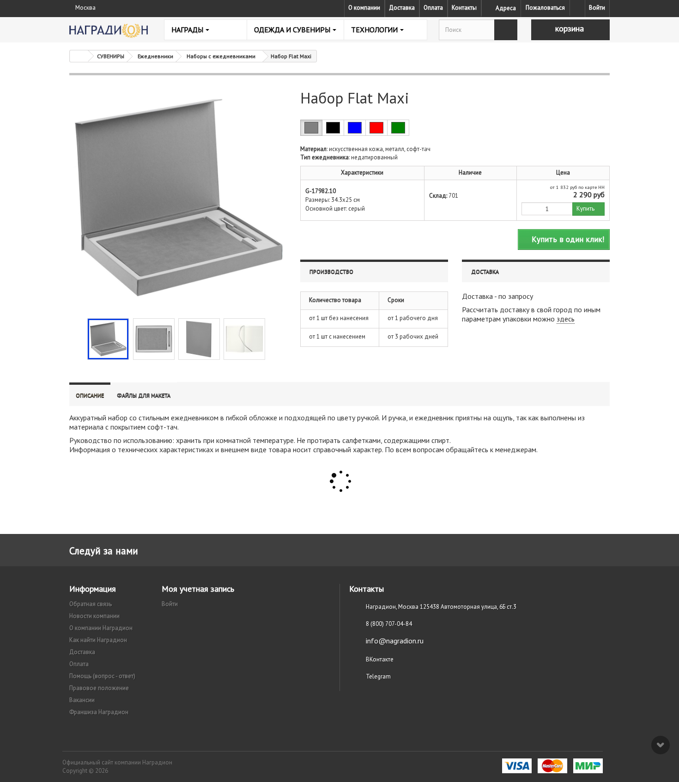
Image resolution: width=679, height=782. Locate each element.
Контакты (464, 8)
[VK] (577, 8)
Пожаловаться (545, 8)
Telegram (378, 676)
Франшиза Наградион (98, 712)
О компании (364, 8)
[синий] (355, 128)
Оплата (433, 8)
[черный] (333, 128)
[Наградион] (108, 31)
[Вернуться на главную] (79, 56)
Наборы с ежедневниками (221, 56)
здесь (566, 318)
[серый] (311, 128)
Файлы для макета (143, 395)
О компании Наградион (101, 628)
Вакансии (82, 700)
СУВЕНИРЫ (110, 56)
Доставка (402, 8)
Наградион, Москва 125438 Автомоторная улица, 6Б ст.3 (441, 607)
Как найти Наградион (98, 640)
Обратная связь (90, 604)
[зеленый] (398, 128)
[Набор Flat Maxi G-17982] (108, 339)
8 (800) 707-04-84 (389, 624)
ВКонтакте (380, 659)
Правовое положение (99, 688)
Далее (273, 338)
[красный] (376, 128)
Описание (90, 395)
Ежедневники (155, 56)
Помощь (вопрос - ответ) (102, 676)
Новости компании (94, 616)
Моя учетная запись (198, 588)
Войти (597, 8)
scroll (660, 745)
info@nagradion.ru (395, 640)
